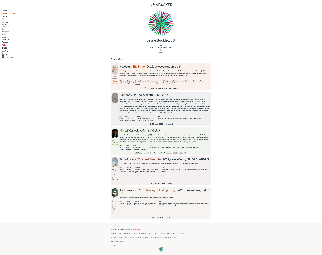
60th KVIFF (9, 14)
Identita (5, 51)
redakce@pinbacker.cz (118, 229)
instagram (136, 229)
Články (4, 20)
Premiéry (5, 22)
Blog (3, 29)
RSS (5, 48)
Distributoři (5, 39)
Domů (4, 11)
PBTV (4, 45)
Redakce (5, 32)
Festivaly (5, 24)
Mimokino (5, 26)
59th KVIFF (7, 17)
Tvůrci (4, 37)
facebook (129, 229)
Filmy (4, 35)
